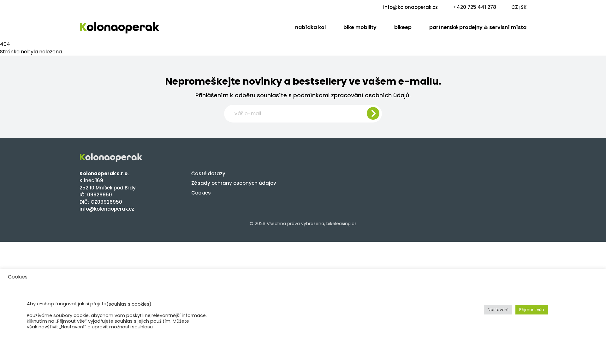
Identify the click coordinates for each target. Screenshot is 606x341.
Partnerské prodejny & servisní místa (477, 27)
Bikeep (403, 27)
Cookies (201, 192)
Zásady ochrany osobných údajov (233, 183)
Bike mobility (360, 27)
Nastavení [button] (498, 310)
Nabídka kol (310, 27)
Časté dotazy (208, 173)
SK (523, 7)
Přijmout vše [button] (531, 310)
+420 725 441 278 (474, 7)
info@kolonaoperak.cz (410, 7)
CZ (514, 7)
